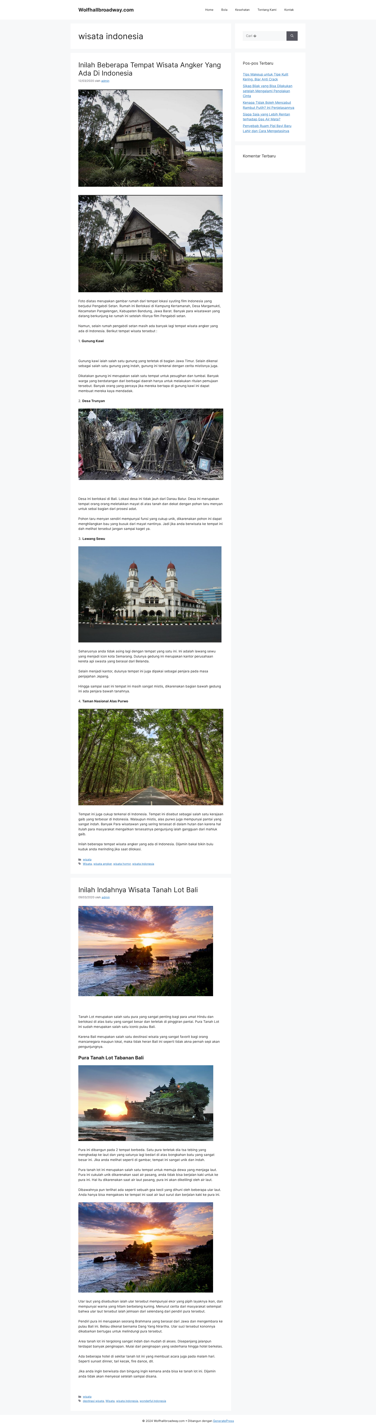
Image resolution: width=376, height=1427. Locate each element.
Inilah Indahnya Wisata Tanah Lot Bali (138, 890)
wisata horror (122, 863)
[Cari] (292, 36)
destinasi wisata (93, 1401)
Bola (224, 10)
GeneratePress (223, 1421)
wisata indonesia (143, 863)
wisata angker (102, 863)
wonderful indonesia (153, 1401)
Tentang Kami (267, 10)
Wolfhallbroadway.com (106, 10)
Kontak (289, 10)
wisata (87, 859)
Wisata (87, 863)
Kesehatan (242, 10)
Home (209, 10)
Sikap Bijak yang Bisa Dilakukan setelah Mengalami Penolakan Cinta (267, 91)
